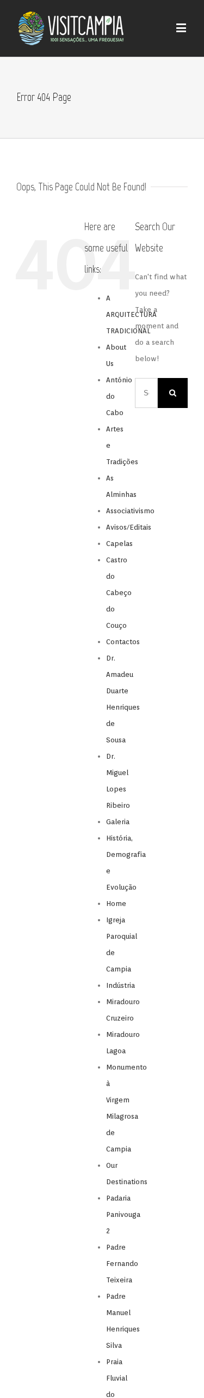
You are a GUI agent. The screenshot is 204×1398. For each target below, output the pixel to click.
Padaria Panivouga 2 (123, 1214)
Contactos (123, 642)
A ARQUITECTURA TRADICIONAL (131, 314)
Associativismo (130, 511)
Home (116, 903)
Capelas (119, 543)
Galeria (117, 822)
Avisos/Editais (128, 527)
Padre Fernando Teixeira (122, 1263)
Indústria (120, 985)
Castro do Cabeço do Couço (119, 592)
